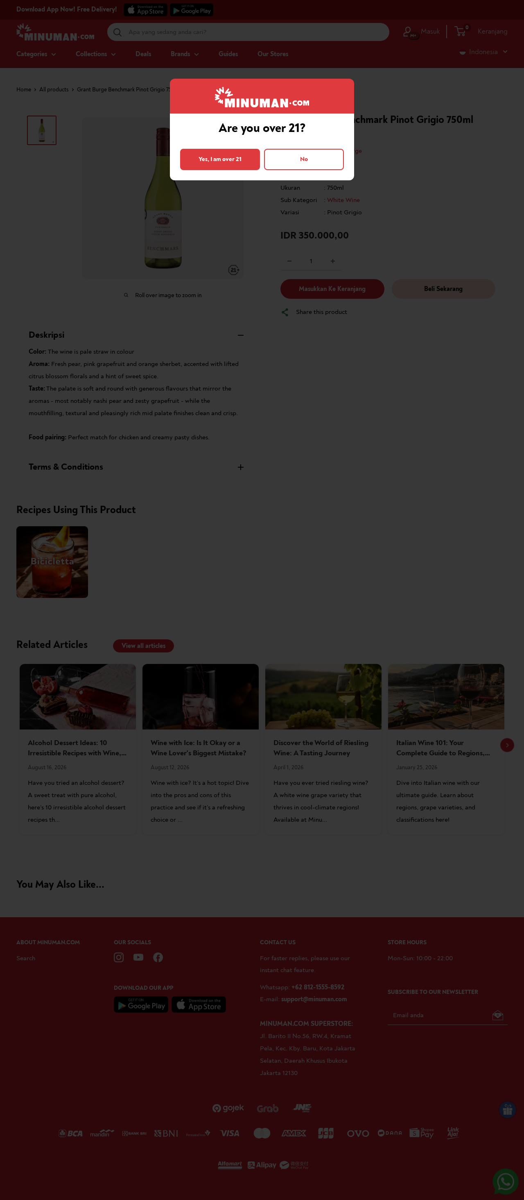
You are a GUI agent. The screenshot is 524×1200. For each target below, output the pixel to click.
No (304, 159)
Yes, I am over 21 (220, 159)
